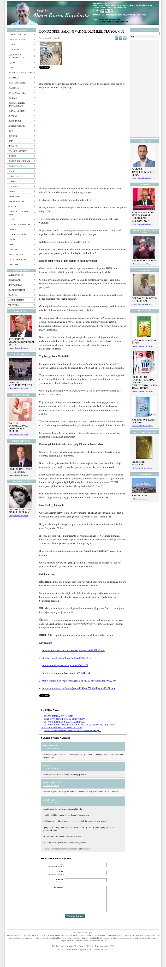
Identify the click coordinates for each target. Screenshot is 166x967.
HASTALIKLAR (15, 285)
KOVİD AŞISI (14, 186)
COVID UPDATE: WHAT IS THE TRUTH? (21, 470)
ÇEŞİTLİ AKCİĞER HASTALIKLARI (16, 104)
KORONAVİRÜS (15, 181)
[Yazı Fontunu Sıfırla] (125, 38)
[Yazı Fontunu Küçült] (121, 38)
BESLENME (13, 87)
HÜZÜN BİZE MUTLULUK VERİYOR (20, 384)
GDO (10, 131)
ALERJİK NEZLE (15, 49)
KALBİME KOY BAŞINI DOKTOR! (143, 421)
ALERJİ (11, 44)
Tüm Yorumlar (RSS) (104, 946)
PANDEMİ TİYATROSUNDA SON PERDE (143, 172)
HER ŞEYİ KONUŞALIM (144, 260)
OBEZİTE (12, 206)
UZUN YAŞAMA (15, 254)
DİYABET (12, 115)
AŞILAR (12, 62)
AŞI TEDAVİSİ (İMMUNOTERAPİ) (16, 56)
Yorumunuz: (59, 887)
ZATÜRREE (13, 264)
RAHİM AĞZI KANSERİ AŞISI (18, 212)
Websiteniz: (59, 880)
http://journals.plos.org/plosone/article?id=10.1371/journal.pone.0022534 (79, 680)
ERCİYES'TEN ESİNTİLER (139, 463)
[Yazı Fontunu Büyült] (116, 38)
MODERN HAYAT (16, 201)
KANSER (12, 156)
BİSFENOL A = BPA (17, 92)
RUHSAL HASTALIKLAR (19, 224)
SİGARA (12, 229)
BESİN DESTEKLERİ (17, 82)
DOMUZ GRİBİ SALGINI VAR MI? (58, 716)
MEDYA (11, 191)
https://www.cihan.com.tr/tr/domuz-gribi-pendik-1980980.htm (73, 650)
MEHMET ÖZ (14, 196)
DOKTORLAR (14, 280)
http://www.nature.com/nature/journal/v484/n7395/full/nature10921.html (78, 688)
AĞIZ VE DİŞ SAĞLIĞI (18, 34)
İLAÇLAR (12, 295)
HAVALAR (13, 146)
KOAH (11, 171)
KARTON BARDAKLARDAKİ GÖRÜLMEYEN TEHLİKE (18, 427)
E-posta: (56, 872)
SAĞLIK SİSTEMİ (16, 300)
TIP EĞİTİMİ (13, 305)
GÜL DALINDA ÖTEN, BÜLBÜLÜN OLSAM (20, 511)
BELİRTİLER (13, 77)
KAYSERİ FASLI (140, 495)
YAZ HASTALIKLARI (17, 259)
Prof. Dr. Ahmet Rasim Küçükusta (83, 13)
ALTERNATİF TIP (16, 274)
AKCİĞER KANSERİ (17, 39)
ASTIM (11, 67)
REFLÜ (11, 219)
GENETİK (12, 136)
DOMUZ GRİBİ (15, 120)
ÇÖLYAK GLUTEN (16, 110)
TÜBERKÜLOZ (14, 249)
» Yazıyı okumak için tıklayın (18, 348)
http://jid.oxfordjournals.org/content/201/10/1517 (66, 673)
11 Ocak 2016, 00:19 (51, 748)
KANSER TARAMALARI (19, 161)
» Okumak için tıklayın (139, 499)
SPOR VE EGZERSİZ (17, 234)
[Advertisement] (83, 116)
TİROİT (11, 244)
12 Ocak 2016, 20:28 (51, 802)
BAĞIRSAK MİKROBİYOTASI (21, 72)
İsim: (56, 865)
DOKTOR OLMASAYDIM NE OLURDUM (144, 300)
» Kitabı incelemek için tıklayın (142, 346)
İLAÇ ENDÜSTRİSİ (16, 290)
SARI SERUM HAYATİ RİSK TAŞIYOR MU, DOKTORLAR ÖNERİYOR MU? (143, 216)
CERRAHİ (12, 97)
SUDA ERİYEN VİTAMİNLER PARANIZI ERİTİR (21, 342)
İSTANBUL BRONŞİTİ (17, 151)
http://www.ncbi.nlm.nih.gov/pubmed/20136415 (66, 657)
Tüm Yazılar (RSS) (82, 946)
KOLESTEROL (14, 176)
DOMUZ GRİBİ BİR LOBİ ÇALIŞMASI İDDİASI (64, 721)
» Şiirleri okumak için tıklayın (142, 468)
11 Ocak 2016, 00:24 (51, 785)
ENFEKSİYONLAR (16, 126)
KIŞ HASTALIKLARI (17, 166)
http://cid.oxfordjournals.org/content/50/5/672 (65, 665)
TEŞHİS (11, 239)
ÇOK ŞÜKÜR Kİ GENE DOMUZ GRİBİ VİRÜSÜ (64, 719)
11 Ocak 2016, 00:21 (51, 768)
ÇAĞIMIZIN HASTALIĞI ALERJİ (144, 342)
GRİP (10, 141)
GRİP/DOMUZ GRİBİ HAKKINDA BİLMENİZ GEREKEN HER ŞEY (72, 730)
